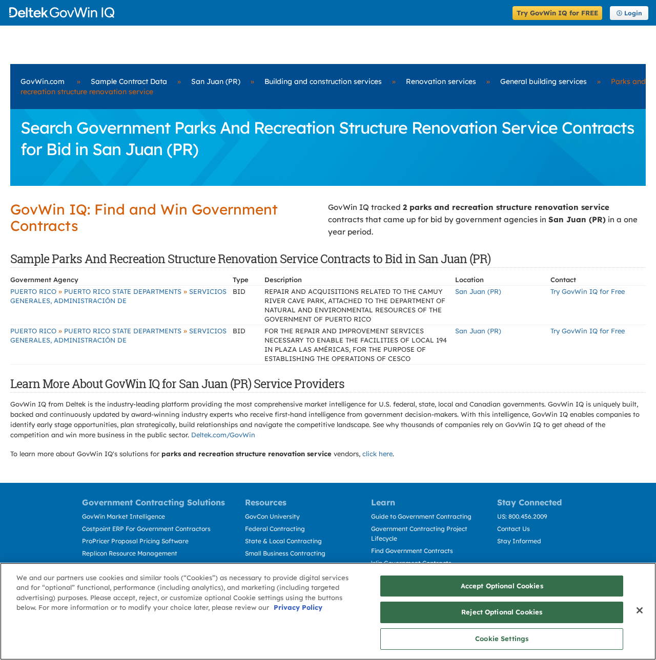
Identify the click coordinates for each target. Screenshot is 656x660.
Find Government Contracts (412, 551)
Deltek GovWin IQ (257, 12)
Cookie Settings (501, 638)
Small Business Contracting (285, 553)
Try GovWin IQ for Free (587, 291)
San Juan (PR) (215, 81)
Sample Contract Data (129, 81)
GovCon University (272, 516)
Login (633, 13)
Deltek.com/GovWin (223, 435)
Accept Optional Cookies (502, 586)
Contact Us (513, 529)
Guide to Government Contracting (421, 516)
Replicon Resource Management (129, 553)
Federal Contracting (275, 529)
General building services (543, 81)
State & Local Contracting (283, 541)
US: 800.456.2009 (522, 516)
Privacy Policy (298, 608)
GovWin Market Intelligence (123, 516)
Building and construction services (323, 81)
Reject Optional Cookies (501, 612)
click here (377, 454)
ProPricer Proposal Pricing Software (135, 541)
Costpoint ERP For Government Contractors (146, 529)
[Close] (639, 610)
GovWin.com (42, 81)
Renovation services (441, 81)
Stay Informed (519, 541)
